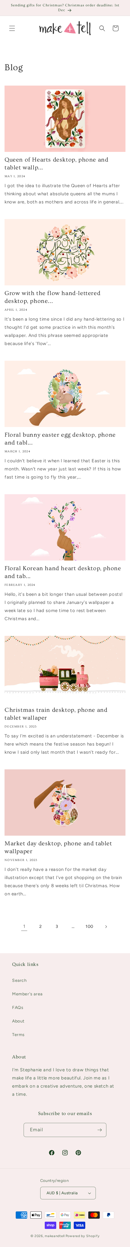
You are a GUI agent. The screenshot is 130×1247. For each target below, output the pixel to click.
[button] (12, 28)
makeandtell (55, 1236)
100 (89, 926)
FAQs (17, 1007)
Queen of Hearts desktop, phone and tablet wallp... (56, 163)
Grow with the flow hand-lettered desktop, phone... (52, 297)
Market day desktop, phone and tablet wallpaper (58, 847)
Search (19, 980)
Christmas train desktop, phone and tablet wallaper (56, 714)
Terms (18, 1034)
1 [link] (24, 926)
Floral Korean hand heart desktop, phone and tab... (63, 572)
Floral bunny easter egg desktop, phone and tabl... (60, 439)
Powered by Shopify (83, 1236)
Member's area (27, 994)
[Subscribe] (99, 1130)
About (18, 1021)
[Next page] (105, 926)
